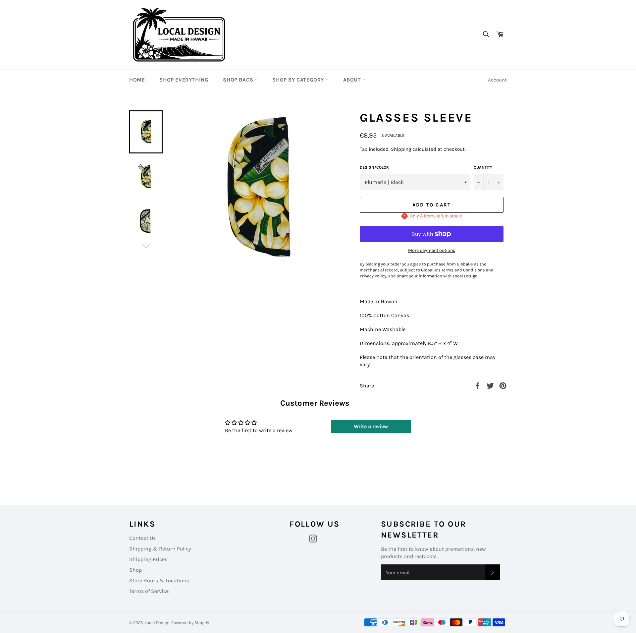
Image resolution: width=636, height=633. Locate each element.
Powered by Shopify (190, 622)
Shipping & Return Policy (160, 549)
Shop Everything (183, 80)
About (353, 80)
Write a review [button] (371, 426)
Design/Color (374, 167)
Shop (135, 570)
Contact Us (142, 538)
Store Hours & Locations (159, 580)
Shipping (401, 149)
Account (497, 80)
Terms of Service (149, 591)
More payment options (431, 250)
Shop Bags (239, 80)
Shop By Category (298, 80)
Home (137, 80)
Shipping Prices (148, 559)
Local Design (157, 622)
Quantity (483, 167)
